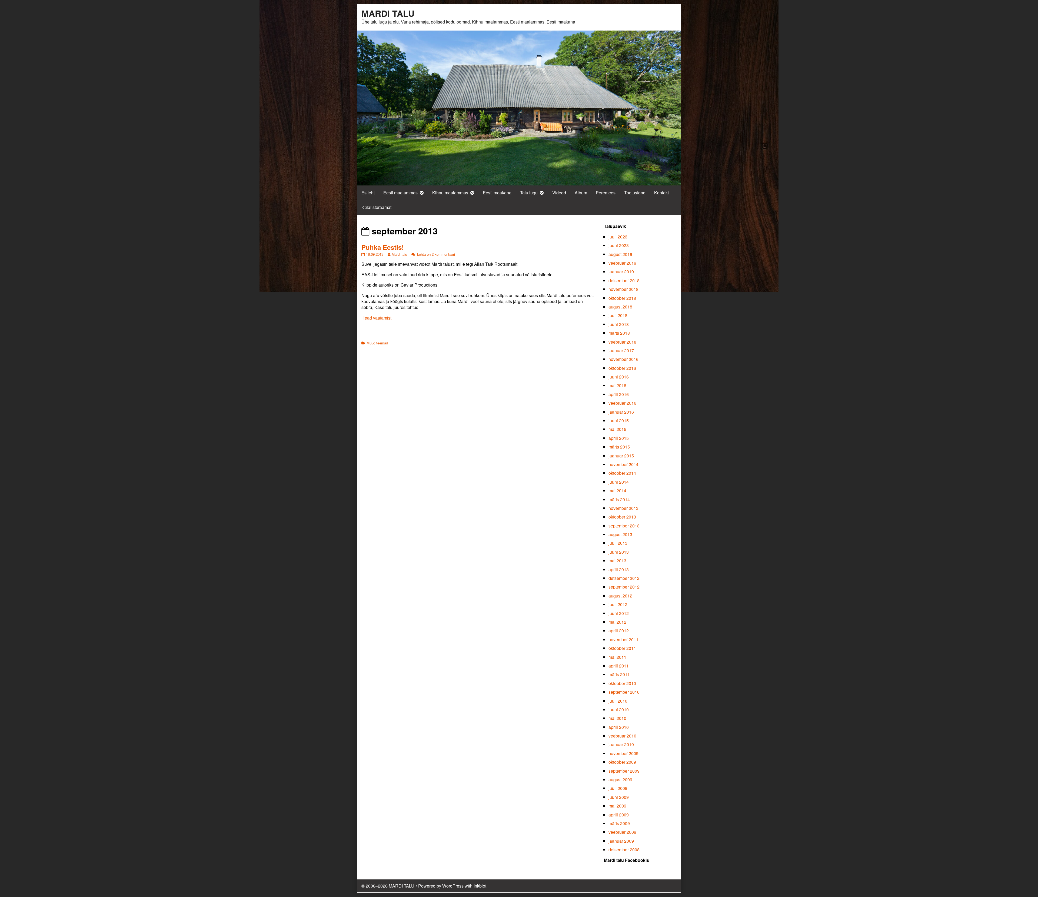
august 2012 (620, 596)
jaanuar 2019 (621, 271)
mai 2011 (617, 657)
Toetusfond (635, 193)
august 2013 (620, 534)
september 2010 (624, 692)
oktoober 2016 (622, 368)
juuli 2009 (617, 788)
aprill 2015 (618, 438)
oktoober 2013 (622, 517)
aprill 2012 (618, 630)
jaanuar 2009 (621, 841)
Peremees (606, 193)
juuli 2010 (617, 701)
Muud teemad (377, 342)
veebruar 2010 (622, 736)
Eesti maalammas (400, 193)
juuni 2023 (618, 245)
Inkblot (480, 886)
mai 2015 (617, 429)
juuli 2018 (617, 315)
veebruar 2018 (622, 342)
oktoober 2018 (622, 298)
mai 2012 (617, 622)
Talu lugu (529, 193)
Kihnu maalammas (450, 193)
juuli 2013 (617, 543)
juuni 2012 (618, 613)
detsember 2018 (624, 280)
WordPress (453, 886)
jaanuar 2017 (621, 350)
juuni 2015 (618, 420)
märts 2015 (619, 447)
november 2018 (623, 289)
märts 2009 (619, 823)
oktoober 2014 (622, 473)
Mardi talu (399, 254)
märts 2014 (619, 499)
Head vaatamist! (376, 318)
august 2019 (620, 254)
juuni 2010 (618, 709)
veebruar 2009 (622, 832)
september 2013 (624, 526)
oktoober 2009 (622, 762)
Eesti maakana (497, 193)
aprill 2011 (618, 666)
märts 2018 (619, 333)
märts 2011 (619, 674)
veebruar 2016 (622, 403)
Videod (559, 193)
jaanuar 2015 (621, 456)
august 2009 (620, 779)
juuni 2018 (618, 324)
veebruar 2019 (622, 263)
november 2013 (623, 508)
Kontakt (661, 193)
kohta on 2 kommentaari (435, 254)
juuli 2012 (617, 604)
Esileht (368, 193)
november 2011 (623, 639)
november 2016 (623, 359)
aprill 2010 (618, 727)
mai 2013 (617, 560)
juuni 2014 (618, 482)
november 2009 (623, 753)
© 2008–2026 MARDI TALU (387, 886)
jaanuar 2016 (621, 412)
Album (581, 193)
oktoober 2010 (622, 683)
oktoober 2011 (622, 648)
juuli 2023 (617, 237)
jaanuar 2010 (621, 744)
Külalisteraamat (376, 207)
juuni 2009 (618, 797)
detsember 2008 (624, 849)
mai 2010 (617, 718)
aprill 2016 (618, 394)
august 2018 (620, 307)
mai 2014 (617, 490)
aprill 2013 (618, 569)
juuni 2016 (618, 377)
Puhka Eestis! (382, 247)
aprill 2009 (618, 815)
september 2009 (624, 771)
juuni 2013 (618, 552)
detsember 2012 (624, 578)
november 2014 (623, 464)
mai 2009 (617, 806)
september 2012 (624, 587)
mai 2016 (617, 385)
